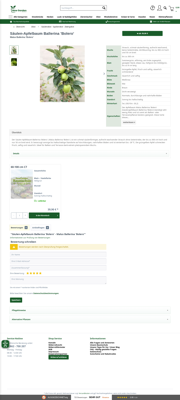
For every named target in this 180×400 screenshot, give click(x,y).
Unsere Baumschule (99, 345)
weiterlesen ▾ (129, 122)
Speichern (16, 300)
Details (16, 153)
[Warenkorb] (170, 8)
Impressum (53, 351)
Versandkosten (84, 393)
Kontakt (52, 343)
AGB (50, 349)
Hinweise (105, 397)
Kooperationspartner (57, 354)
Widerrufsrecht (55, 345)
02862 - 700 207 (16, 346)
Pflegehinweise (19, 310)
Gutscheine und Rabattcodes (103, 354)
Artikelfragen (40, 227)
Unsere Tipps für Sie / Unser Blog (105, 347)
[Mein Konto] (159, 8)
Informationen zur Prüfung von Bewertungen (30, 237)
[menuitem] (83, 7)
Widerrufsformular (56, 347)
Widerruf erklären (58, 357)
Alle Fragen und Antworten (102, 343)
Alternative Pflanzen (21, 319)
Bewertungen (19, 227)
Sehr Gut (94, 397)
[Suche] (165, 7)
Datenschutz (95, 351)
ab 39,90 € (143, 33)
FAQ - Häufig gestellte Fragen (103, 349)
